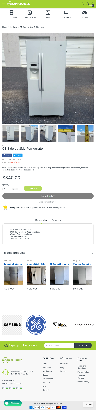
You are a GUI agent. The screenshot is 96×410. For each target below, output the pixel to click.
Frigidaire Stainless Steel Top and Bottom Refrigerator (13, 264)
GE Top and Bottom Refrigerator (58, 264)
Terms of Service (81, 377)
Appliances (47, 371)
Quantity (5, 185)
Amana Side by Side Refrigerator (36, 264)
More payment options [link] (48, 202)
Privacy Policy (83, 372)
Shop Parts (47, 367)
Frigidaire (7, 261)
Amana (29, 261)
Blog (44, 386)
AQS (43, 403)
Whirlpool (76, 261)
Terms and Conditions (82, 367)
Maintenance (48, 379)
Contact (46, 390)
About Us (46, 382)
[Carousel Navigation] (91, 253)
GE (3, 146)
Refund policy (83, 382)
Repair (45, 375)
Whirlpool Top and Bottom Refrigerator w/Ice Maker (82, 264)
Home (45, 364)
